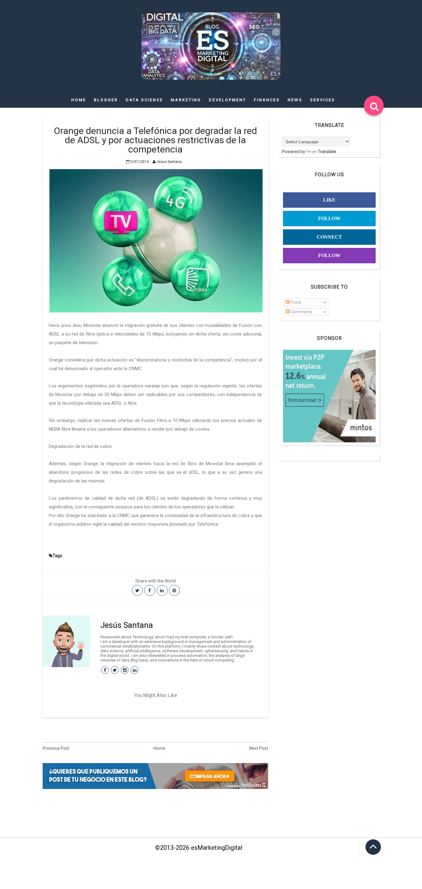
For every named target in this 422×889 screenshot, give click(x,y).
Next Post (258, 748)
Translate (327, 151)
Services (322, 100)
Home (78, 100)
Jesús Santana (126, 625)
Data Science (144, 100)
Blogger (106, 100)
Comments (300, 311)
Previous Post (56, 748)
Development (227, 100)
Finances (267, 100)
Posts (295, 302)
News (295, 100)
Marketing (186, 100)
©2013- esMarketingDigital (198, 847)
